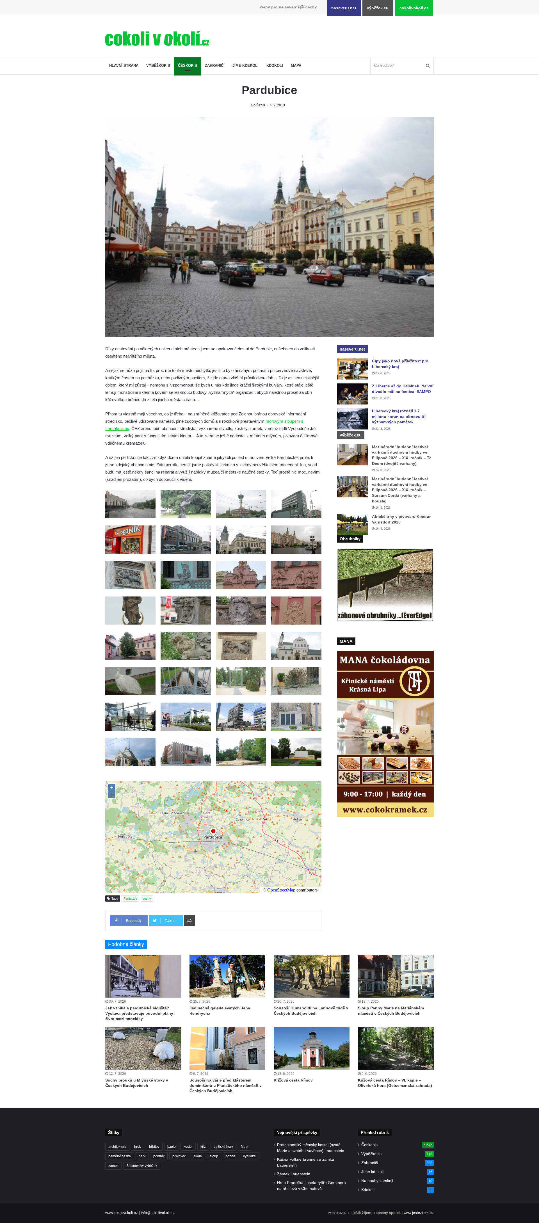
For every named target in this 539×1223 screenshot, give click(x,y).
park (142, 1156)
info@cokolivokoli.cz (158, 1213)
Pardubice (130, 898)
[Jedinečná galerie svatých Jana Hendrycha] (227, 976)
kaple (171, 1147)
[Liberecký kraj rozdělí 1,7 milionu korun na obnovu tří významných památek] (352, 418)
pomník (159, 1156)
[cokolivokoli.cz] (157, 38)
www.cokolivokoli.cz (121, 1213)
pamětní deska (119, 1156)
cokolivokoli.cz (413, 8)
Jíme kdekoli (245, 65)
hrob (137, 1147)
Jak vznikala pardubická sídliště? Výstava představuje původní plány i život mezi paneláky (140, 1013)
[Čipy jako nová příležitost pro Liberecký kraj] (352, 369)
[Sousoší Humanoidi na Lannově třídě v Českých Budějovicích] (312, 976)
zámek (113, 1166)
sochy (147, 898)
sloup (214, 1156)
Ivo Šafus (258, 105)
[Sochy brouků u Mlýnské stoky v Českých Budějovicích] (143, 1048)
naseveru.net (343, 8)
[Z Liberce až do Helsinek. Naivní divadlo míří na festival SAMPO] (352, 393)
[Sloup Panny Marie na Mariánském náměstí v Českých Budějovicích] (396, 976)
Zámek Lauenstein (293, 1174)
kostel (188, 1147)
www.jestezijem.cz (419, 1213)
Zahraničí (215, 65)
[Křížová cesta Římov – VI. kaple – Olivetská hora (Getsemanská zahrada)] (396, 1048)
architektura (117, 1147)
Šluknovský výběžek (141, 1166)
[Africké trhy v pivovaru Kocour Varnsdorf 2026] (352, 524)
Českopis (187, 65)
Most (244, 1147)
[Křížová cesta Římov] (312, 1048)
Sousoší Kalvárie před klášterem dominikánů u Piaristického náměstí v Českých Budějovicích (225, 1085)
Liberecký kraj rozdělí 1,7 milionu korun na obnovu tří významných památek (399, 416)
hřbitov (154, 1147)
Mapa (296, 65)
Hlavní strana (123, 65)
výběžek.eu (378, 8)
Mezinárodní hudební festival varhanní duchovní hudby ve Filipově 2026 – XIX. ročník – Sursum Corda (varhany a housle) (400, 490)
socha (230, 1156)
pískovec (179, 1156)
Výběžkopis (158, 65)
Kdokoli (274, 65)
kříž (203, 1147)
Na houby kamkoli (377, 1181)
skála (198, 1156)
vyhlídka (249, 1156)
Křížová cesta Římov (293, 1080)
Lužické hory (223, 1147)
